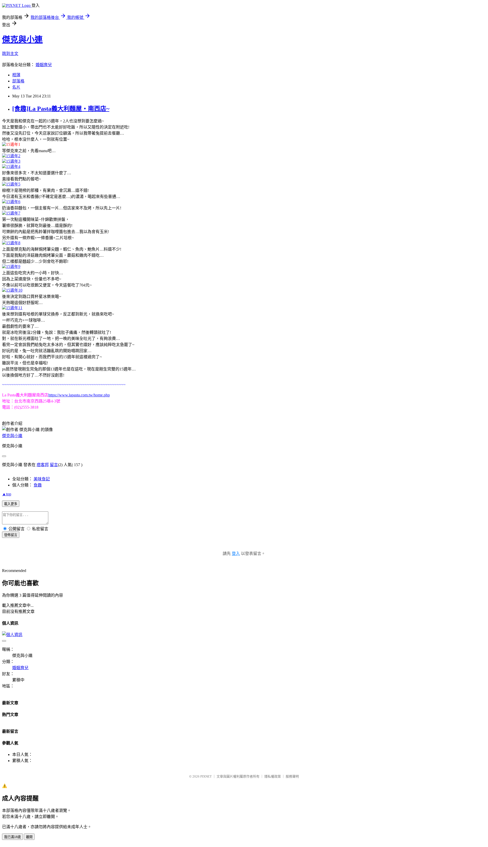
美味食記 (42, 479)
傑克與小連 (22, 39)
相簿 (16, 75)
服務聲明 (292, 776)
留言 (54, 465)
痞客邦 (43, 465)
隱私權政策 (272, 776)
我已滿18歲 (12, 837)
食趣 (38, 485)
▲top (6, 494)
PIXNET (206, 776)
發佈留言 (10, 535)
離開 (29, 837)
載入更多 (10, 504)
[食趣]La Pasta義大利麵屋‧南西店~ (60, 108)
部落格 (18, 81)
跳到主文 (10, 53)
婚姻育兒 (44, 65)
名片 (16, 87)
